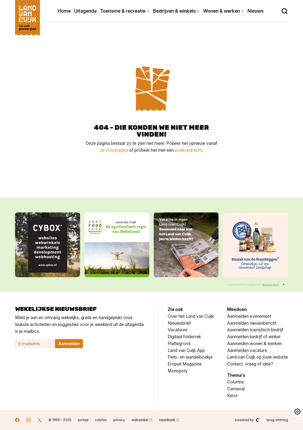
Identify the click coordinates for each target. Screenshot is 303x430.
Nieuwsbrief (179, 323)
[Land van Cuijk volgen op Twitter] (39, 420)
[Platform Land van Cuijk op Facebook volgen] (17, 420)
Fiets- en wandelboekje (190, 357)
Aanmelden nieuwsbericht (251, 323)
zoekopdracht (188, 150)
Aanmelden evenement (249, 316)
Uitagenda (85, 11)
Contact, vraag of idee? (250, 364)
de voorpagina (114, 150)
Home (64, 11)
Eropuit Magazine (185, 364)
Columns (235, 382)
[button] (283, 284)
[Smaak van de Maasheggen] (255, 244)
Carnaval (236, 388)
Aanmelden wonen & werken (254, 343)
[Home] (27, 15)
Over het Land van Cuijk (191, 316)
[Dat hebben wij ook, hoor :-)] (186, 244)
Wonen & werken (221, 11)
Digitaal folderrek (184, 336)
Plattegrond (179, 343)
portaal (83, 420)
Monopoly (178, 370)
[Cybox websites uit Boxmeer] (47, 244)
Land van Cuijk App (186, 350)
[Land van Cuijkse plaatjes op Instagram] (28, 420)
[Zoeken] (284, 11)
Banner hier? (271, 284)
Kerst (232, 395)
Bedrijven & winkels (174, 11)
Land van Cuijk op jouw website (257, 357)
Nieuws (256, 11)
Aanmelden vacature (247, 350)
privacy (119, 420)
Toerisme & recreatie (123, 11)
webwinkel (140, 420)
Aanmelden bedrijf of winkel (253, 336)
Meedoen (237, 309)
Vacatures (177, 329)
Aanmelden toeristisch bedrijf (255, 329)
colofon (101, 420)
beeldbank (167, 420)
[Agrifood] (117, 244)
